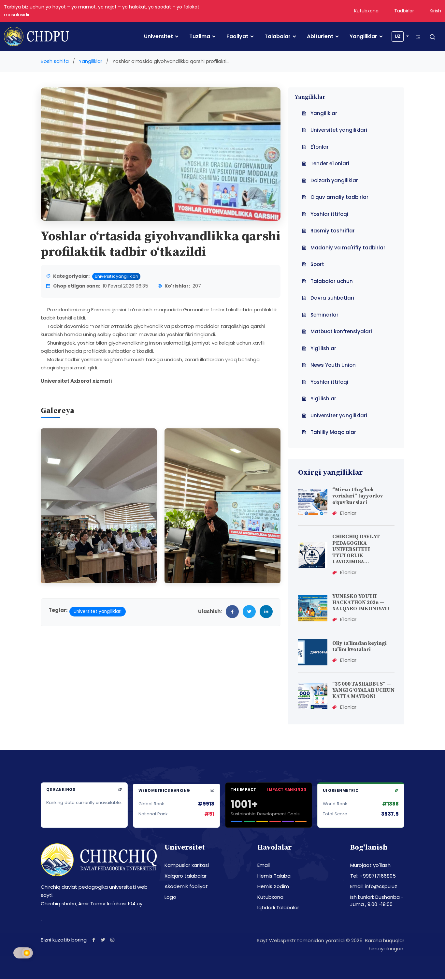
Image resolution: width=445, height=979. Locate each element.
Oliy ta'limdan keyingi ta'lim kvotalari (359, 646)
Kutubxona (366, 10)
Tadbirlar (404, 10)
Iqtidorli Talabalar (278, 907)
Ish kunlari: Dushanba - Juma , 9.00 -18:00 (377, 901)
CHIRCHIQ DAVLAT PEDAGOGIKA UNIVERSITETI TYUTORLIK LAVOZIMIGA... (356, 549)
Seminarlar (324, 314)
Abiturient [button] (320, 36)
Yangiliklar (363, 36)
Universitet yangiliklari (116, 276)
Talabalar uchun (331, 281)
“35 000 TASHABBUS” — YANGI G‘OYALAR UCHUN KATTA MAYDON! (363, 690)
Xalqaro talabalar (186, 875)
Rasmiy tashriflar (332, 230)
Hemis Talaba (274, 875)
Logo (170, 897)
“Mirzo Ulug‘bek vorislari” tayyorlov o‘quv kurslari (357, 495)
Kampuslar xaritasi (187, 865)
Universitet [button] (158, 36)
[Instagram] (112, 939)
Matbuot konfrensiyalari (341, 331)
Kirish (435, 10)
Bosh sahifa (55, 61)
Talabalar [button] (278, 36)
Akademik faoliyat (186, 886)
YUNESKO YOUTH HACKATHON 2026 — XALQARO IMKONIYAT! (360, 602)
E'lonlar (319, 146)
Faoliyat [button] (237, 36)
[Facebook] (93, 939)
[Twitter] (103, 939)
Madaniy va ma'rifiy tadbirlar (347, 247)
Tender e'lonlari (329, 163)
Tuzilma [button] (199, 36)
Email (263, 865)
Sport (317, 264)
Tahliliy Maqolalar (333, 432)
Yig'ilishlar (323, 348)
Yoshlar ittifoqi (329, 214)
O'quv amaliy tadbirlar (339, 197)
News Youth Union (333, 365)
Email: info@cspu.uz (373, 886)
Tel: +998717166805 (373, 875)
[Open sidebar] (418, 37)
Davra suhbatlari (332, 297)
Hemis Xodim (273, 886)
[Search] (432, 37)
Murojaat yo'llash (370, 865)
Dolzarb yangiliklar (334, 180)
